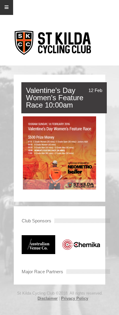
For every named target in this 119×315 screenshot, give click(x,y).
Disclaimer (48, 298)
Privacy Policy (74, 298)
